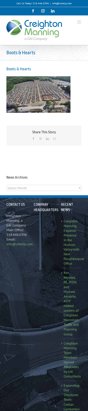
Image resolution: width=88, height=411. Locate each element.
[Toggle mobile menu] (79, 22)
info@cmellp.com (62, 3)
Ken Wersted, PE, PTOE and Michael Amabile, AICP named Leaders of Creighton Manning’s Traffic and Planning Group (71, 303)
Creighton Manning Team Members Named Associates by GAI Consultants (71, 360)
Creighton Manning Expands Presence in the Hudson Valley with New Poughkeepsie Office (71, 242)
